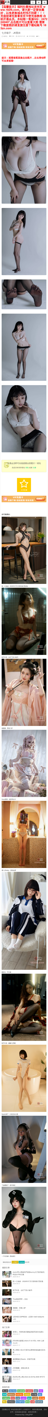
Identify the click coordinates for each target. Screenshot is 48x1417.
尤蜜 (32, 1402)
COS (12, 36)
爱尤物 (41, 1398)
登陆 (27, 467)
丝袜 (17, 1398)
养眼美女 (11, 1394)
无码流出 (11, 1402)
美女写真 (12, 1391)
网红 (4, 1402)
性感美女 (29, 1391)
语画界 (23, 1398)
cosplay (21, 1262)
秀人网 (5, 1391)
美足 (40, 1394)
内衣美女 (19, 1394)
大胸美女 (6, 1398)
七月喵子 (15, 1262)
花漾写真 (39, 1402)
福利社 (5, 36)
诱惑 (41, 1391)
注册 (34, 467)
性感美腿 (21, 1391)
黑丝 (12, 1398)
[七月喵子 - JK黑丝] (24, 132)
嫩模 (36, 1391)
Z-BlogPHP (29, 1414)
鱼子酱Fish (20, 1402)
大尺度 (34, 1394)
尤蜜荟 (35, 1398)
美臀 (4, 1394)
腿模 (29, 1398)
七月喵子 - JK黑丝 (11, 32)
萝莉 (27, 1402)
